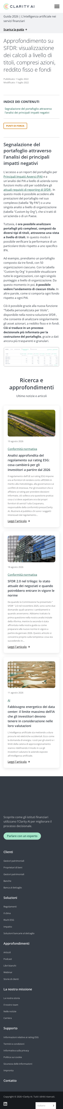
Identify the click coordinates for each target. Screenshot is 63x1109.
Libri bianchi (10, 965)
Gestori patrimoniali (14, 860)
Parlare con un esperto (22, 836)
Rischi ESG (9, 919)
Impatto (8, 926)
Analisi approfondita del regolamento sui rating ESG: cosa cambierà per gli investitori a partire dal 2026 (29, 462)
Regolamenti (10, 906)
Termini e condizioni (14, 1043)
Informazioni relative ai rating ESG (21, 1037)
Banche (7, 880)
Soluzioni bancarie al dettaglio (19, 933)
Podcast (8, 959)
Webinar (8, 972)
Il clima (7, 913)
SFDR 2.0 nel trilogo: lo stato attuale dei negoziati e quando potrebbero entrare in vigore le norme (31, 588)
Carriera (8, 1018)
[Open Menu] (56, 6)
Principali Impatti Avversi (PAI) (23, 177)
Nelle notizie (10, 1011)
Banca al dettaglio (13, 887)
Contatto (10, 1080)
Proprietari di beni (13, 867)
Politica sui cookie (13, 1057)
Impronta (8, 1070)
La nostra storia (12, 998)
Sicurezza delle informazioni (18, 1063)
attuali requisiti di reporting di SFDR (27, 190)
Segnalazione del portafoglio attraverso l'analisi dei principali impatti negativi (28, 110)
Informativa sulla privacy (16, 1050)
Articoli (7, 952)
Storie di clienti (11, 979)
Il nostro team (11, 1004)
